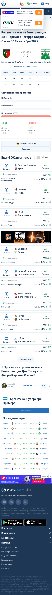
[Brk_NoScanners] (4, 386)
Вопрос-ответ (6, 564)
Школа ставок (6, 560)
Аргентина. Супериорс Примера (26, 66)
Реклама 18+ (6, 16)
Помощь (6, 542)
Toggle (37, 157)
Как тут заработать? (9, 548)
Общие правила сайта (10, 552)
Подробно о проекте (9, 556)
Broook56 (11, 384)
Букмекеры (7, 538)
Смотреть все (25, 359)
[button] (20, 4)
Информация (8, 533)
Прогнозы (26, 149)
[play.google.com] (12, 522)
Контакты (5, 568)
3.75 (43, 386)
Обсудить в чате (24, 143)
